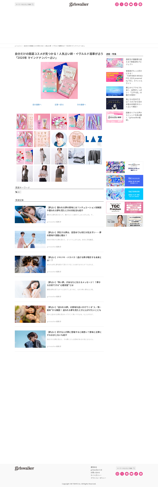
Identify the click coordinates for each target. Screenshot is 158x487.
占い (18, 192)
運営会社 (94, 467)
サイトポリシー (96, 475)
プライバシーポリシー (98, 478)
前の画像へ (37, 104)
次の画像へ (81, 104)
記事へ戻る (59, 104)
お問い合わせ (95, 472)
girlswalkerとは (96, 470)
